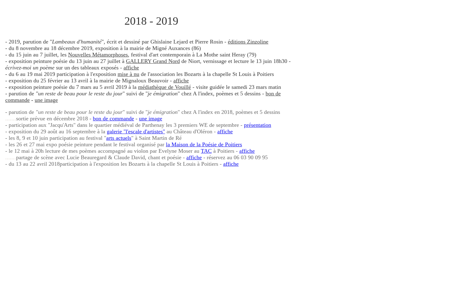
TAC (206, 151)
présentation (257, 125)
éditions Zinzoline (248, 42)
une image (46, 100)
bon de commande (113, 118)
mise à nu (128, 74)
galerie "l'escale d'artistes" (136, 131)
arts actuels (118, 138)
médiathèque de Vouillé (164, 87)
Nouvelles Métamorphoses (98, 55)
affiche (131, 67)
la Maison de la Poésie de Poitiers (204, 144)
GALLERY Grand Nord (153, 61)
